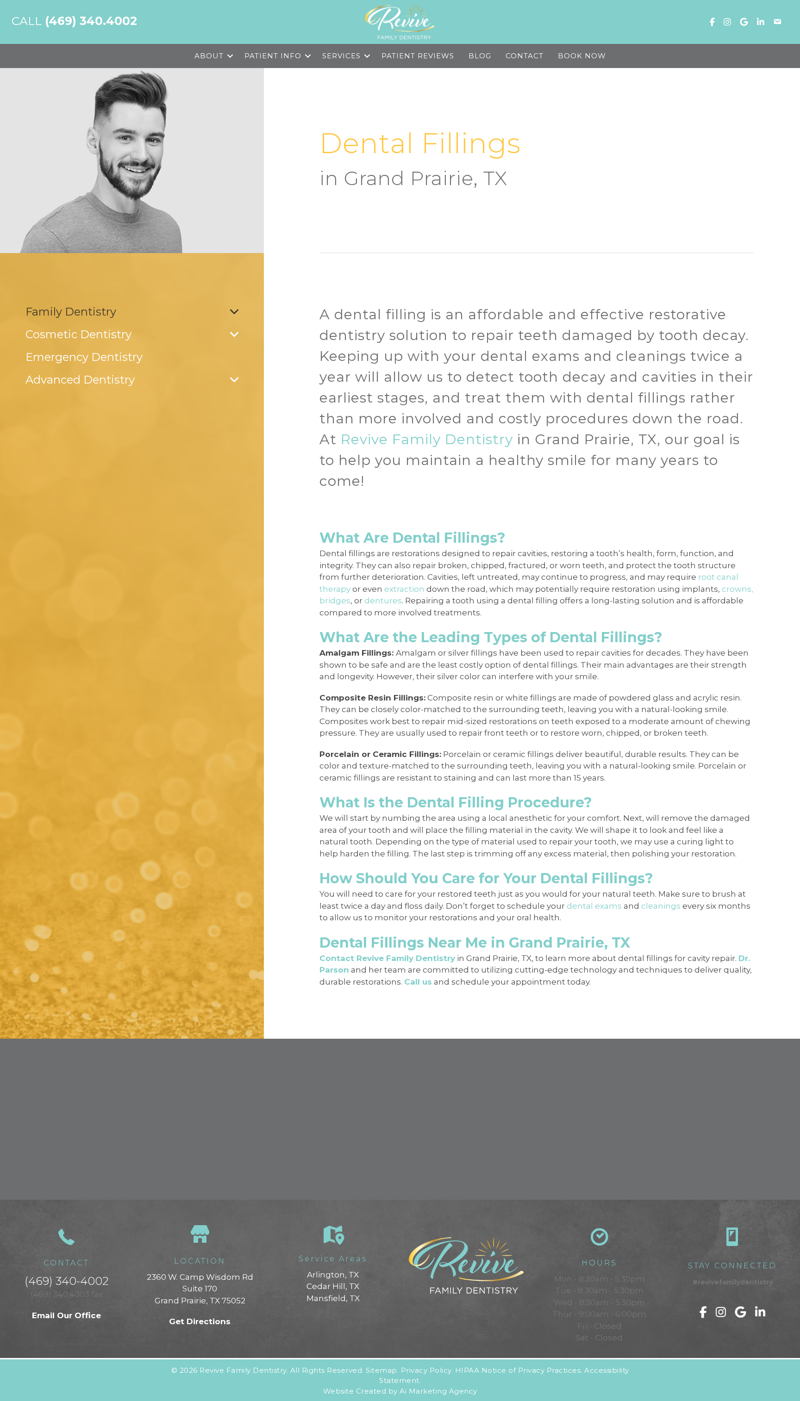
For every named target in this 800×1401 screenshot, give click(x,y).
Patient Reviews (417, 55)
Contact (525, 55)
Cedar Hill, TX (332, 1286)
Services (341, 55)
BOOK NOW (582, 55)
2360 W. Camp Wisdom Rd (200, 1277)
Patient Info (272, 55)
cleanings (661, 906)
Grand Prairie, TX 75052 (200, 1300)
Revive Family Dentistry (427, 439)
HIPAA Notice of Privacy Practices (518, 1370)
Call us (418, 981)
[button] (230, 56)
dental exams (594, 906)
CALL (74, 21)
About (209, 55)
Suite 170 (199, 1288)
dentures (383, 600)
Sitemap (381, 1370)
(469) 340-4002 (67, 1281)
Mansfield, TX (333, 1298)
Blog (480, 55)
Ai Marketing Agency (438, 1391)
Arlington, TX (333, 1274)
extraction (404, 589)
